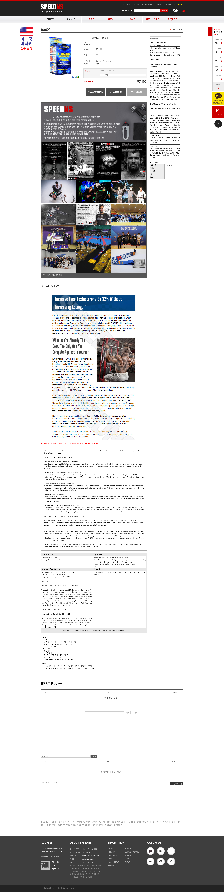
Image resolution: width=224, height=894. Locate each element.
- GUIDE (127, 859)
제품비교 (218, 114)
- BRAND (111, 852)
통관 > (54, 865)
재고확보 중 (116, 92)
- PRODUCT (112, 855)
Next (131, 10)
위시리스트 (136, 92)
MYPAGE (168, 4)
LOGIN (136, 4)
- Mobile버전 (112, 865)
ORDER (160, 4)
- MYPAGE (127, 855)
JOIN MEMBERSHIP (148, 4)
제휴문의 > (55, 869)
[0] (182, 10)
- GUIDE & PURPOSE (131, 852)
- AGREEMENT (113, 862)
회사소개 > (55, 862)
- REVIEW (127, 848)
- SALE (110, 859)
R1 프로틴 (126, 10)
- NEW (110, 848)
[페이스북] (73, 77)
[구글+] (78, 77)
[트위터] (76, 77)
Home (174, 30)
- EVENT (127, 862)
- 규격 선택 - (105, 75)
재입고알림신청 (95, 92)
